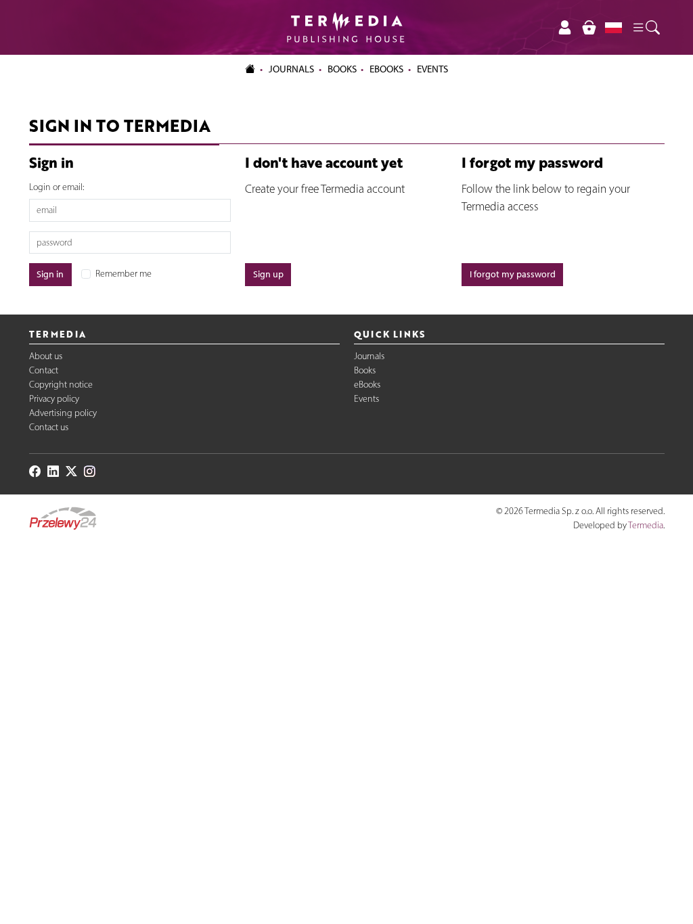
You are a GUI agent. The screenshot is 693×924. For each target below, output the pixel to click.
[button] (646, 27)
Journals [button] (291, 69)
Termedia (645, 525)
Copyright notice (61, 384)
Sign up (268, 274)
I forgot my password (513, 274)
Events (366, 399)
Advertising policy (63, 413)
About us (45, 356)
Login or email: (56, 187)
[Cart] (588, 27)
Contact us (48, 427)
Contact (43, 370)
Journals (369, 356)
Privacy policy (54, 399)
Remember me (123, 273)
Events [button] (432, 69)
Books (342, 69)
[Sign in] (565, 27)
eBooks (386, 69)
